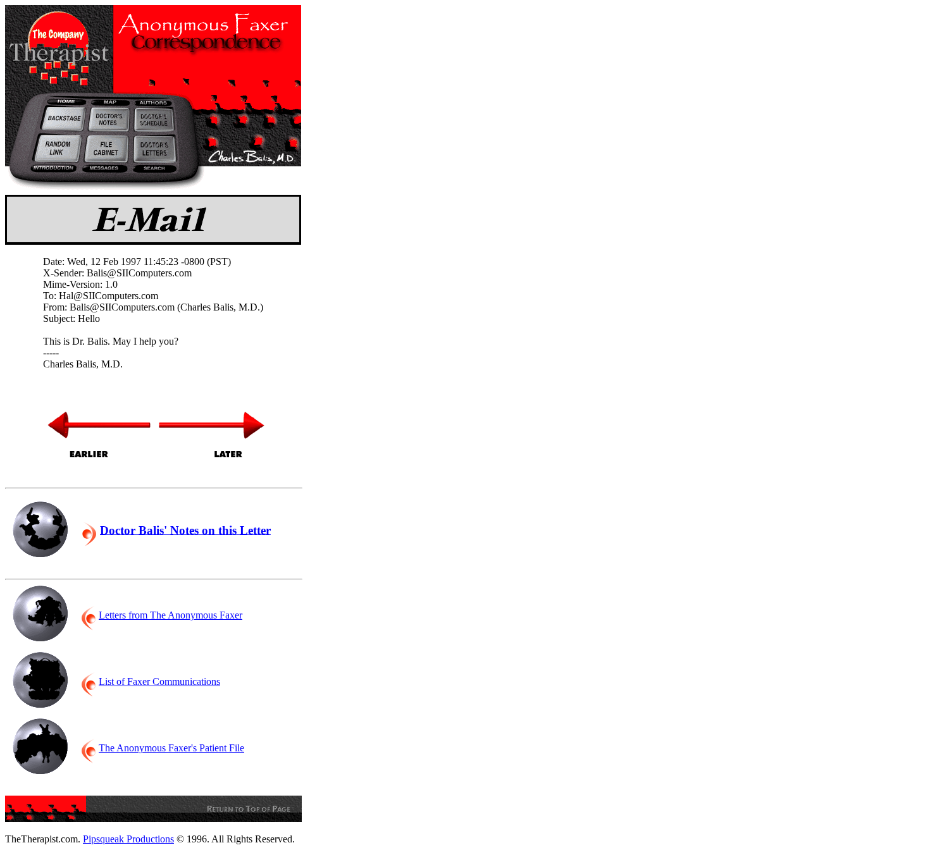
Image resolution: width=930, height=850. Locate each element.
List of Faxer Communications (159, 681)
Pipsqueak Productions (128, 839)
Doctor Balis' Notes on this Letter (185, 529)
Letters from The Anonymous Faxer (170, 615)
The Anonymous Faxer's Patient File (171, 747)
